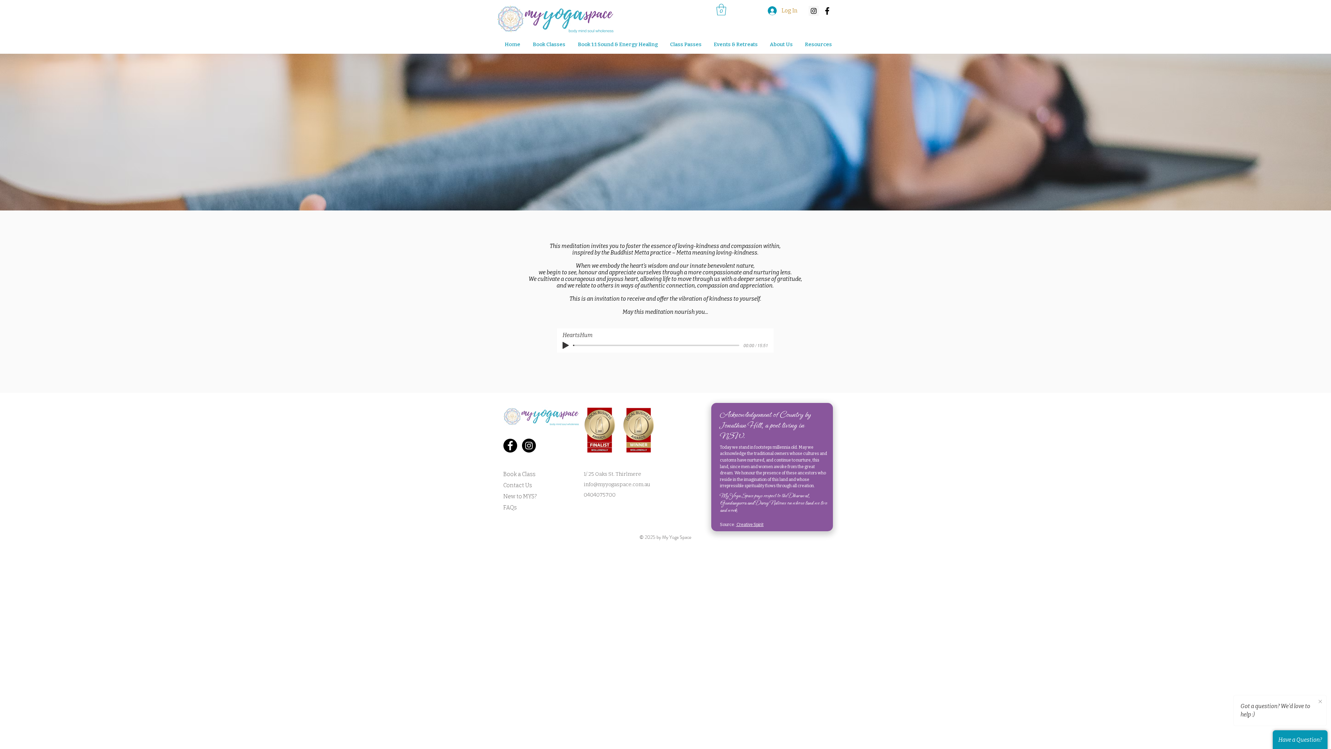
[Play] (566, 345)
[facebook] (827, 11)
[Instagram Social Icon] (814, 11)
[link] (721, 9)
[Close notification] (1320, 702)
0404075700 (600, 495)
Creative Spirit (750, 524)
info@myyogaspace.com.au (617, 484)
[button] (733, 44)
